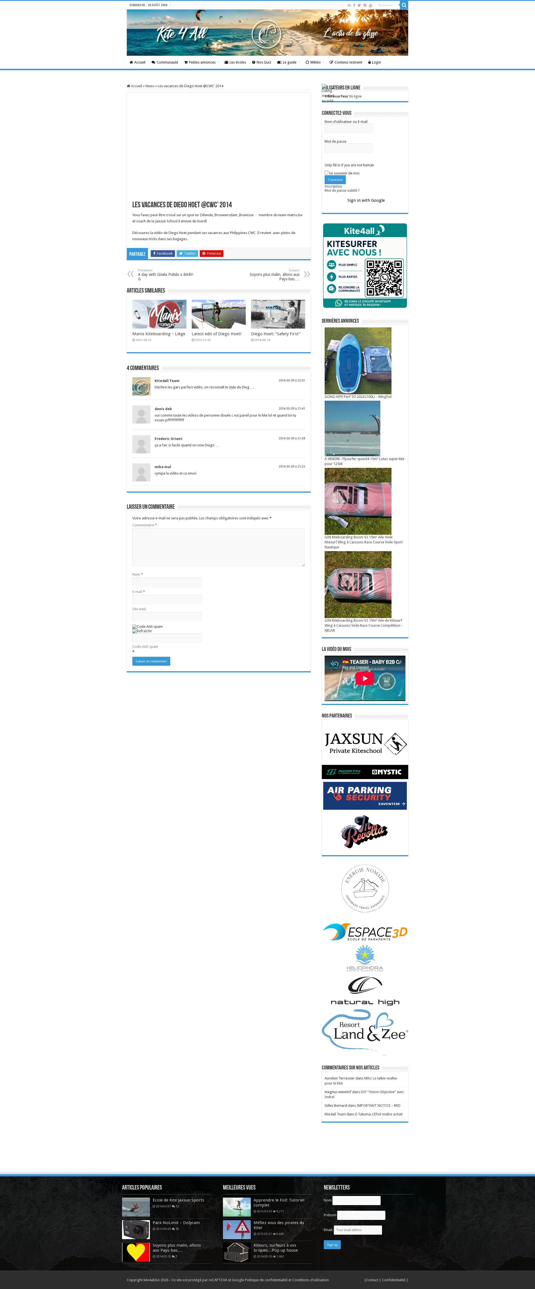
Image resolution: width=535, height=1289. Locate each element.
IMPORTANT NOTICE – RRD (378, 1105)
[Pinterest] (365, 5)
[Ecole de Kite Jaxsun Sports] (136, 1207)
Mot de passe (335, 141)
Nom (137, 574)
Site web (139, 609)
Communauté (167, 62)
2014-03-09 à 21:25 (292, 466)
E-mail (138, 592)
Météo (315, 62)
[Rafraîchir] (142, 631)
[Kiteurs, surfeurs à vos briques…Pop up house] (237, 1252)
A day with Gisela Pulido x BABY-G (166, 275)
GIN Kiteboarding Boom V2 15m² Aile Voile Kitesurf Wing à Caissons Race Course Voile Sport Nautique (364, 542)
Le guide (289, 62)
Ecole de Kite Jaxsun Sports (178, 1200)
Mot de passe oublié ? (342, 190)
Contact (372, 1280)
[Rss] (349, 5)
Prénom (330, 1215)
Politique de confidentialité (266, 1280)
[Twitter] (359, 5)
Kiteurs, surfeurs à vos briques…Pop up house (276, 1248)
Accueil (139, 62)
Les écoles (238, 62)
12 (177, 1206)
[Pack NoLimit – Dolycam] (136, 1229)
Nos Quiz (264, 62)
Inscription (333, 186)
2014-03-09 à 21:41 (292, 408)
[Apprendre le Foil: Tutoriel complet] (237, 1207)
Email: (329, 1230)
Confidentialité (394, 1280)
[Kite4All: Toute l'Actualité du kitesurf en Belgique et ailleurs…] (267, 32)
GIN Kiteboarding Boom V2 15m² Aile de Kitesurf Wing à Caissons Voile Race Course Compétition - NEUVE (364, 625)
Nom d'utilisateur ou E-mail (346, 122)
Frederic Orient (169, 439)
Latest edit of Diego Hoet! (217, 333)
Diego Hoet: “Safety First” (276, 333)
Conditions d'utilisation (310, 1280)
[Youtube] (370, 5)
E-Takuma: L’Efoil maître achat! (379, 1114)
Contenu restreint (348, 62)
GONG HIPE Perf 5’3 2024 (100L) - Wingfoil (358, 397)
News (149, 86)
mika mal (163, 467)
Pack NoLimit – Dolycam (176, 1222)
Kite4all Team (167, 381)
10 (177, 1228)
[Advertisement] (267, 1156)
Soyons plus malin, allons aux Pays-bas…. (275, 275)
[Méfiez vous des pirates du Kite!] (237, 1229)
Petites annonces (202, 62)
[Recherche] (404, 5)
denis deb (163, 409)
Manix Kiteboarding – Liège (158, 333)
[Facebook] (354, 5)
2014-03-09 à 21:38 (292, 438)
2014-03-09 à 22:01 (292, 380)
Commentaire (144, 525)
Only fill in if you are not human (349, 165)
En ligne (343, 96)
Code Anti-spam (145, 646)
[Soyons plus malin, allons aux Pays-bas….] (136, 1252)
